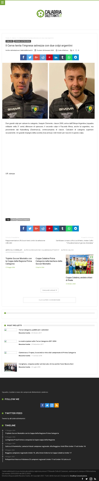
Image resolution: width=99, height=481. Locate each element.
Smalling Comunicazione (78, 476)
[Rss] (56, 405)
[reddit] (43, 57)
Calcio (14, 38)
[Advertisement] (49, 154)
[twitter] (30, 57)
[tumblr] (62, 57)
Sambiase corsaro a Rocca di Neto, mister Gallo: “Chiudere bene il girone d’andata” (74, 240)
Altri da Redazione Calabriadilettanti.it (41, 250)
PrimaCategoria (23, 219)
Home (7, 38)
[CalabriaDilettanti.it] (49, 2)
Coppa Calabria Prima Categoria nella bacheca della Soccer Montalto (49, 261)
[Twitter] (47, 405)
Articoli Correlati (14, 250)
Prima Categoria (22, 41)
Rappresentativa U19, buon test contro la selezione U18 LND (25, 240)
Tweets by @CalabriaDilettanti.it (13, 418)
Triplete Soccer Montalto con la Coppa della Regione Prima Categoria (19, 261)
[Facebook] (42, 405)
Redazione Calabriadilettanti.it (22, 50)
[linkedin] (56, 57)
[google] (36, 57)
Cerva (14, 219)
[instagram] (52, 405)
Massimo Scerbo (24, 333)
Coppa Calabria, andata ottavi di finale (79, 278)
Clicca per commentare (49, 300)
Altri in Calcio (67, 250)
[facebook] (23, 57)
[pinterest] (49, 57)
